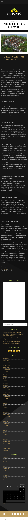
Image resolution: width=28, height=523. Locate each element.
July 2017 (5, 428)
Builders (4, 459)
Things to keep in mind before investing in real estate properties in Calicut (13, 335)
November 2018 (6, 392)
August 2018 (5, 398)
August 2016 (5, 450)
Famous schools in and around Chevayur (14, 58)
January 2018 (6, 414)
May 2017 (5, 432)
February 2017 (6, 439)
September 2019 (6, 369)
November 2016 (6, 443)
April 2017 (5, 434)
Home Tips (5, 466)
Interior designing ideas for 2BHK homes (11, 343)
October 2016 (6, 446)
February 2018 (6, 412)
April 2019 (5, 380)
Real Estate (5, 470)
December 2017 (6, 416)
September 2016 (6, 448)
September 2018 (6, 396)
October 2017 (6, 421)
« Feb (4, 503)
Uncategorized (6, 475)
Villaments (5, 477)
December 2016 (6, 441)
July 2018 (5, 401)
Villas (4, 479)
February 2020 (6, 358)
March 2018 (5, 410)
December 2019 (6, 362)
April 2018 (5, 407)
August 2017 (5, 425)
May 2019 (5, 378)
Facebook (8, 514)
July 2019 (5, 374)
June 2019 (5, 376)
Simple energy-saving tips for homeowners (12, 332)
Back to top (23, 521)
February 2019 (6, 385)
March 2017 (5, 437)
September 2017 (6, 423)
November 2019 (6, 365)
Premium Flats (6, 468)
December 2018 (6, 389)
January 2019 (6, 387)
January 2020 (6, 360)
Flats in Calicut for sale (8, 461)
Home (4, 464)
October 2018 (6, 394)
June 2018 (5, 403)
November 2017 (6, 419)
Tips (4, 473)
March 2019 (5, 383)
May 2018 (5, 405)
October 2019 (6, 367)
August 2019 (5, 371)
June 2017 (5, 430)
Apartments (5, 457)
